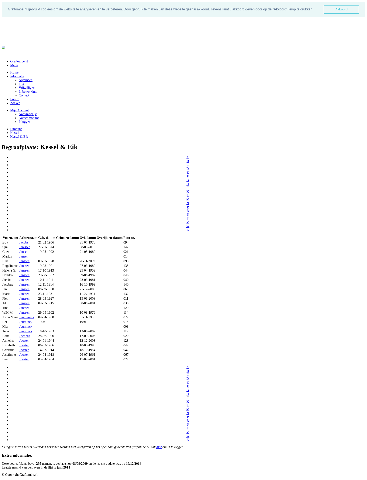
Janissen (24, 247)
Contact (24, 95)
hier (159, 447)
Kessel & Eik (19, 136)
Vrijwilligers (27, 87)
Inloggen (25, 121)
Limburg (16, 129)
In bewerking (28, 91)
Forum (14, 99)
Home (14, 72)
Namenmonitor (29, 118)
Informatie (17, 76)
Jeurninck (25, 322)
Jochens (24, 336)
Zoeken (15, 103)
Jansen (23, 256)
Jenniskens (26, 317)
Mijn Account (19, 110)
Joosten (24, 340)
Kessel (14, 133)
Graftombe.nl (19, 61)
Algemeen (25, 80)
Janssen (24, 261)
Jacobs (23, 242)
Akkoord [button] (341, 9)
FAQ (22, 84)
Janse (23, 251)
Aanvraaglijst (28, 114)
